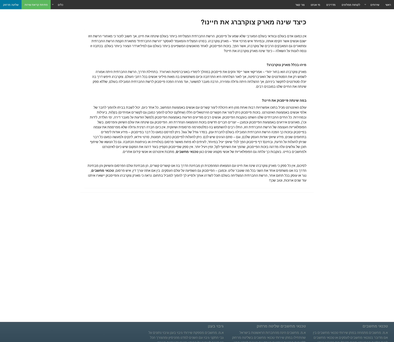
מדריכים (331, 5)
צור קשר (300, 5)
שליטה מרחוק (10, 5)
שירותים (374, 5)
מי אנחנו (315, 5)
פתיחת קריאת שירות (36, 5)
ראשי (388, 5)
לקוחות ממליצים (351, 5)
